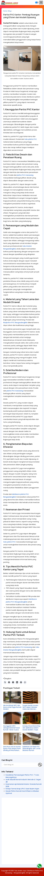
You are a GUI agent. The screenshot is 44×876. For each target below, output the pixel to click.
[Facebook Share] (9, 682)
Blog (9, 11)
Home (5, 11)
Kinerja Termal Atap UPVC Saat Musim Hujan (22, 789)
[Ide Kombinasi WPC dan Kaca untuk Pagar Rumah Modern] (12, 697)
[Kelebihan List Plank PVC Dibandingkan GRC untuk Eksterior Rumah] (32, 739)
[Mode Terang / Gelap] (36, 2)
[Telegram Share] (13, 682)
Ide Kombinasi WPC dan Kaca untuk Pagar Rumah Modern (12, 707)
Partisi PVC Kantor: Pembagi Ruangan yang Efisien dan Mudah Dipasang (21, 16)
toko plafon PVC (30, 139)
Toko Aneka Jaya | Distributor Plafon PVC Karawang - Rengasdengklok (24, 872)
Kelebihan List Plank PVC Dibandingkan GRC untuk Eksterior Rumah (31, 748)
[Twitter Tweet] (5, 682)
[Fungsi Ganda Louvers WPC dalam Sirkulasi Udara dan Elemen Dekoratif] (32, 697)
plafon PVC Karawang (25, 175)
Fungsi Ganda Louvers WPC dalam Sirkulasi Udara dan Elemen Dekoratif (30, 707)
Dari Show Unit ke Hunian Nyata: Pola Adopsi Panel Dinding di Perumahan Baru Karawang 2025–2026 (12, 748)
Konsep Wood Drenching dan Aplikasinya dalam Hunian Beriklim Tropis (31, 728)
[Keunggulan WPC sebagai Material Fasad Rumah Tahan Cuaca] (12, 718)
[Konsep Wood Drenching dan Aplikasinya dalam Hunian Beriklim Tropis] (32, 718)
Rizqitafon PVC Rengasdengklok (15, 322)
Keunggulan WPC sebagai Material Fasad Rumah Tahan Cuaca (11, 728)
